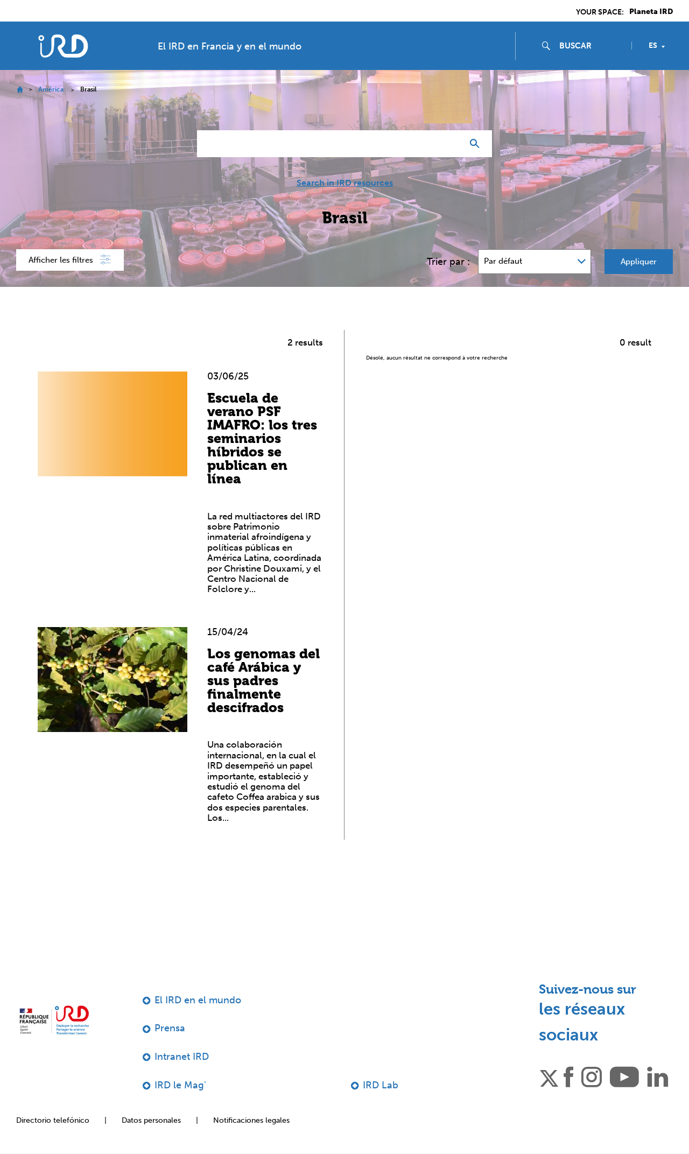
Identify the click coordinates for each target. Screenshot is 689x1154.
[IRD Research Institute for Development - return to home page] (54, 1020)
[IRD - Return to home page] (63, 46)
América (51, 89)
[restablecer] (450, 143)
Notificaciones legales (251, 1120)
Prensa (169, 1028)
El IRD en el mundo (197, 1000)
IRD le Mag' (180, 1085)
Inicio (19, 90)
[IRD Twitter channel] (549, 1076)
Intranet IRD (181, 1056)
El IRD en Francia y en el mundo (229, 46)
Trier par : (448, 261)
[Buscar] (477, 143)
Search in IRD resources (345, 183)
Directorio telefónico (52, 1120)
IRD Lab (380, 1085)
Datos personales (151, 1120)
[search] (591, 46)
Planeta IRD (651, 12)
